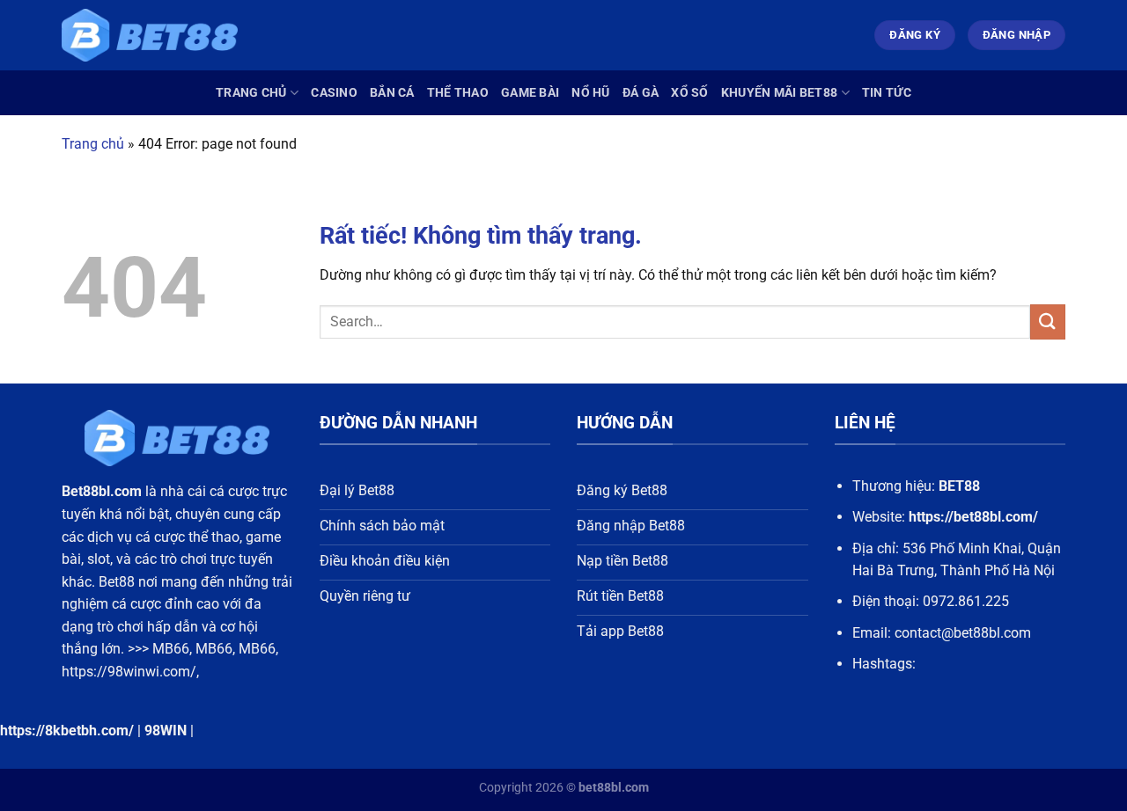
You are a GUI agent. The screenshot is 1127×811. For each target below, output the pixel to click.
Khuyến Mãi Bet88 (779, 92)
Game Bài (530, 92)
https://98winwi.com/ (129, 671)
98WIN (165, 730)
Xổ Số (689, 92)
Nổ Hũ (590, 92)
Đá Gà (640, 92)
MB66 (170, 648)
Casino (334, 92)
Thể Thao (458, 92)
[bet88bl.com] (150, 35)
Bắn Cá (392, 92)
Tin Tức (886, 92)
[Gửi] (1047, 321)
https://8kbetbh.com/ (67, 730)
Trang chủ (251, 92)
